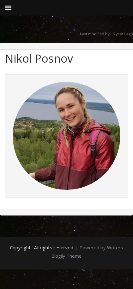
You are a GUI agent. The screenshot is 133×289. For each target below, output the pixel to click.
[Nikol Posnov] (66, 135)
